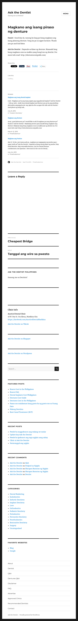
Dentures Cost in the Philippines (23, 401)
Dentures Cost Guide (18, 398)
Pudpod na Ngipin (32, 466)
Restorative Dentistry (18, 523)
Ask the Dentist (19, 12)
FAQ (9, 588)
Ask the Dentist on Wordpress (20, 353)
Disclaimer (12, 583)
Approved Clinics (15, 598)
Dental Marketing (17, 494)
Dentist (28, 474)
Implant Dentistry (17, 503)
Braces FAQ (14, 392)
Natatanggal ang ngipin (19, 443)
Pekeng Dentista (16, 409)
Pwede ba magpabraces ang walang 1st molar (28, 432)
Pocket (35, 66)
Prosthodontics (38, 162)
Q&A (27, 463)
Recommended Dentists (18, 603)
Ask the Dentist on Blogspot (19, 339)
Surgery (13, 525)
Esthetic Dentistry (17, 500)
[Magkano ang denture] (34, 126)
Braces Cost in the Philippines (22, 389)
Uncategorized (16, 528)
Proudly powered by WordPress (30, 615)
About (10, 563)
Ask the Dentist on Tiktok (18, 324)
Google (13, 551)
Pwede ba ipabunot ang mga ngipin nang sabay (29, 437)
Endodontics (15, 497)
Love (12, 505)
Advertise (12, 593)
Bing (12, 548)
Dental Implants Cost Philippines (23, 395)
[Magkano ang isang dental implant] (34, 105)
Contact (11, 608)
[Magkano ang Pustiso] (34, 146)
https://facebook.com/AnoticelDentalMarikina (27, 320)
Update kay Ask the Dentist (21, 435)
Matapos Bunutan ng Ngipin (36, 469)
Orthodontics (15, 508)
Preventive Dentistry (18, 517)
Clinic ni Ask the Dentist (19, 440)
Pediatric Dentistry (17, 511)
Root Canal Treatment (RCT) (21, 412)
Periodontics (15, 514)
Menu (66, 14)
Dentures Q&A (14, 578)
